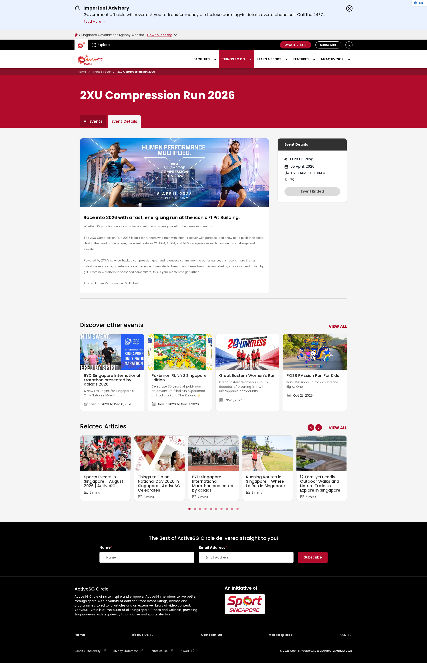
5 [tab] (211, 508)
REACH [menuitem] (184, 651)
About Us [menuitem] (140, 635)
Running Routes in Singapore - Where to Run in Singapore (265, 481)
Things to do (233, 59)
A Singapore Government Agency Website (111, 35)
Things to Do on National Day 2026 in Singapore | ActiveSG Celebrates (159, 483)
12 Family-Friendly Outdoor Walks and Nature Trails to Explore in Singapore (320, 483)
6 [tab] (216, 508)
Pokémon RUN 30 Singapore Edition (179, 378)
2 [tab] (195, 508)
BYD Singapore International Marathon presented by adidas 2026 (112, 380)
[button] (349, 45)
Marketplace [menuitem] (280, 635)
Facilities (201, 59)
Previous (311, 427)
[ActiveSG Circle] (90, 59)
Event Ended (312, 191)
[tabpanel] (106, 468)
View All (338, 427)
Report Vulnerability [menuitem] (88, 651)
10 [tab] (237, 508)
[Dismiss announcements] (349, 8)
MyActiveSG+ (295, 45)
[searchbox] (146, 557)
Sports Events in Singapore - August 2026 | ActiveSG (103, 481)
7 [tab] (221, 508)
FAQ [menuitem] (343, 635)
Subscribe (328, 45)
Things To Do (102, 72)
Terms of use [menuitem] (158, 651)
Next (318, 427)
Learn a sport (269, 59)
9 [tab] (232, 508)
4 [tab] (205, 508)
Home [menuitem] (80, 635)
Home (82, 72)
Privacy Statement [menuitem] (125, 651)
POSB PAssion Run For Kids (312, 375)
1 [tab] (189, 508)
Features (301, 59)
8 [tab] (227, 508)
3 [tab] (200, 508)
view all (338, 326)
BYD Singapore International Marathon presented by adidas (212, 483)
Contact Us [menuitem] (211, 635)
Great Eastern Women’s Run (247, 375)
